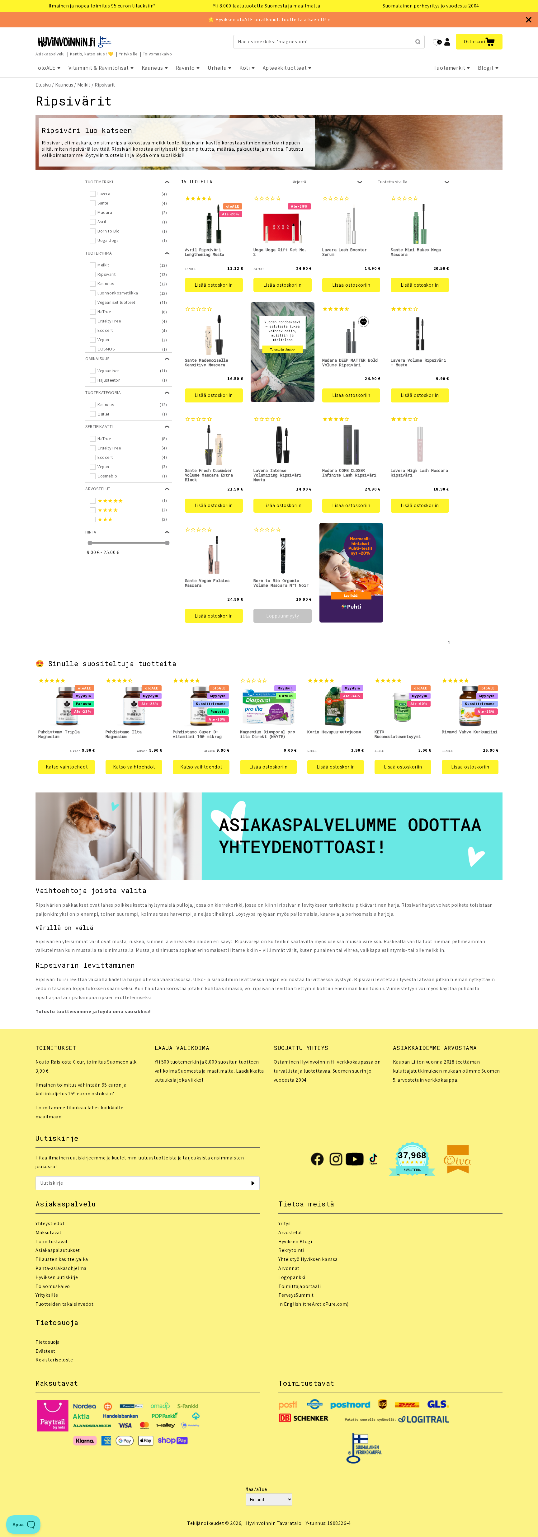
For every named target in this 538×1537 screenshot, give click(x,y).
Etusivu (43, 85)
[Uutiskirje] (253, 1183)
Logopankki (291, 1277)
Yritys (284, 1223)
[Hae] (418, 42)
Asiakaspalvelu (49, 54)
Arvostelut (290, 1232)
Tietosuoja (47, 1342)
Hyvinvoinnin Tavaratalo (274, 1523)
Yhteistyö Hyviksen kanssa (308, 1259)
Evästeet (45, 1351)
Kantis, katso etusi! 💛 (92, 54)
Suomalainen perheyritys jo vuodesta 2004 (431, 5)
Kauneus (64, 85)
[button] (479, 41)
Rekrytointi (291, 1250)
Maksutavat (48, 1232)
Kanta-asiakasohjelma (61, 1268)
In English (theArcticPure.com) (313, 1304)
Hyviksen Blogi (295, 1241)
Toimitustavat (51, 1241)
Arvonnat (289, 1268)
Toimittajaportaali (299, 1286)
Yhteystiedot (49, 1223)
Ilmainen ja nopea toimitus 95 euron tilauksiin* (102, 5)
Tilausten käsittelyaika (61, 1259)
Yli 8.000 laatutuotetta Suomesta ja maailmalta (266, 5)
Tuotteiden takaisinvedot (64, 1304)
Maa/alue (256, 1489)
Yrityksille (128, 54)
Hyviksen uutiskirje (56, 1277)
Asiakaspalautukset (57, 1250)
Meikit (83, 85)
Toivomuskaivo (157, 54)
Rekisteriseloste (54, 1359)
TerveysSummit (296, 1295)
